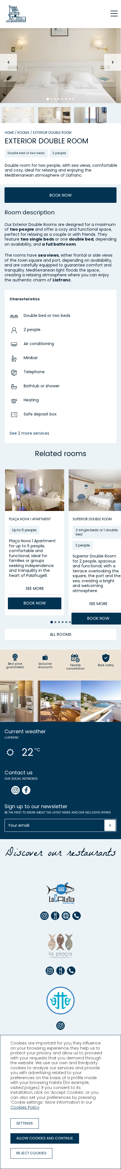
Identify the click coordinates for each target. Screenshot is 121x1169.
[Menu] (111, 13)
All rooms (60, 634)
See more (35, 588)
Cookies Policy (24, 1107)
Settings (24, 1123)
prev (8, 62)
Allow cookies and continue (44, 1138)
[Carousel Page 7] (70, 99)
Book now (61, 195)
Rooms (23, 132)
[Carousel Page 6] (66, 99)
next (112, 62)
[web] (66, 916)
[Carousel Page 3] (55, 99)
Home (9, 132)
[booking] (55, 916)
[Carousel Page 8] (73, 99)
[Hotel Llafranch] (16, 22)
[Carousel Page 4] (59, 99)
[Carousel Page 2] (51, 99)
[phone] (76, 916)
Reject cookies (31, 1153)
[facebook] (26, 790)
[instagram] (15, 790)
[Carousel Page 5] (62, 99)
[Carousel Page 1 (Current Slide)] (47, 99)
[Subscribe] (110, 825)
